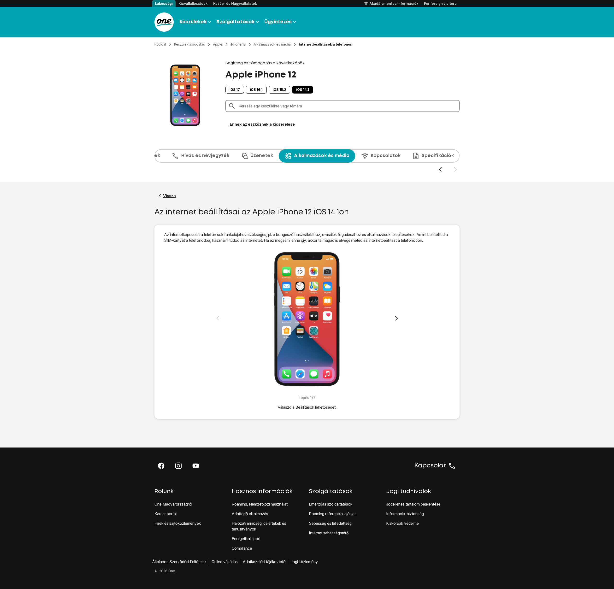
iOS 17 (235, 90)
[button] (161, 465)
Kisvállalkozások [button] (192, 3)
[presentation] (307, 160)
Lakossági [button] (164, 3)
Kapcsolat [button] (430, 466)
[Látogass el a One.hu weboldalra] (164, 22)
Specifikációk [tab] (438, 156)
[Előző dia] (440, 169)
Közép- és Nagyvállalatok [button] (235, 3)
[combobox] (347, 106)
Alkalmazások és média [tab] (321, 156)
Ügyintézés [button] (278, 22)
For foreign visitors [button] (440, 3)
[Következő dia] (455, 169)
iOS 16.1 (256, 90)
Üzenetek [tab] (261, 156)
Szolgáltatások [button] (235, 22)
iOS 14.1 (302, 90)
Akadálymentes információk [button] (393, 3)
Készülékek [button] (193, 22)
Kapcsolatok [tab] (386, 156)
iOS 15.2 (279, 90)
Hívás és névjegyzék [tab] (205, 156)
